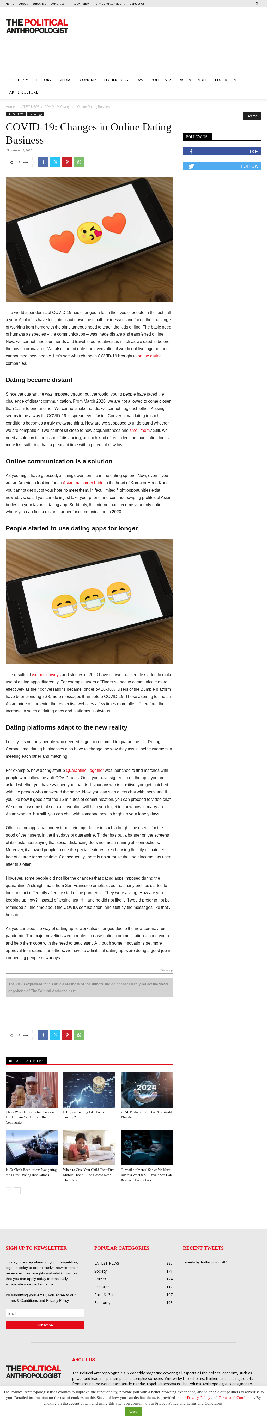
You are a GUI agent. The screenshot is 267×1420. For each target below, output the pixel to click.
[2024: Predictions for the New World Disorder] (147, 1090)
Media (64, 79)
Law (139, 79)
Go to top (167, 970)
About (23, 3)
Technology (116, 79)
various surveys (46, 674)
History (43, 79)
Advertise (58, 3)
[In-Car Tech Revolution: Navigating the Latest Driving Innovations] (32, 1147)
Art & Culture (23, 92)
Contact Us (137, 3)
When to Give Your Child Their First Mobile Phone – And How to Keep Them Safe (88, 1175)
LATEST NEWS (29, 106)
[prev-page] (9, 1190)
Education (225, 79)
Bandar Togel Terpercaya (154, 1383)
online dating (150, 356)
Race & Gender (193, 79)
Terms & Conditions (22, 1300)
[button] (257, 3)
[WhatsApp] (79, 162)
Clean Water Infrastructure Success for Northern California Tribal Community (30, 1117)
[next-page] (17, 1190)
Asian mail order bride (83, 483)
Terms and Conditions (109, 3)
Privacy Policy (79, 3)
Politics (159, 79)
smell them (140, 430)
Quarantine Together (85, 770)
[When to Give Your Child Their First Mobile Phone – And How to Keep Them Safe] (89, 1147)
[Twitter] (55, 162)
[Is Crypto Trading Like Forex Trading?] (89, 1090)
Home (10, 3)
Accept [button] (133, 1411)
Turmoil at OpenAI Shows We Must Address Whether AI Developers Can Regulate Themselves (146, 1175)
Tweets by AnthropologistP (205, 1262)
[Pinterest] (67, 162)
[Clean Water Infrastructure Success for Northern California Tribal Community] (32, 1090)
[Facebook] (43, 162)
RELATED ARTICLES (26, 1061)
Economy (87, 79)
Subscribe (39, 3)
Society (16, 79)
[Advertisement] (101, 59)
